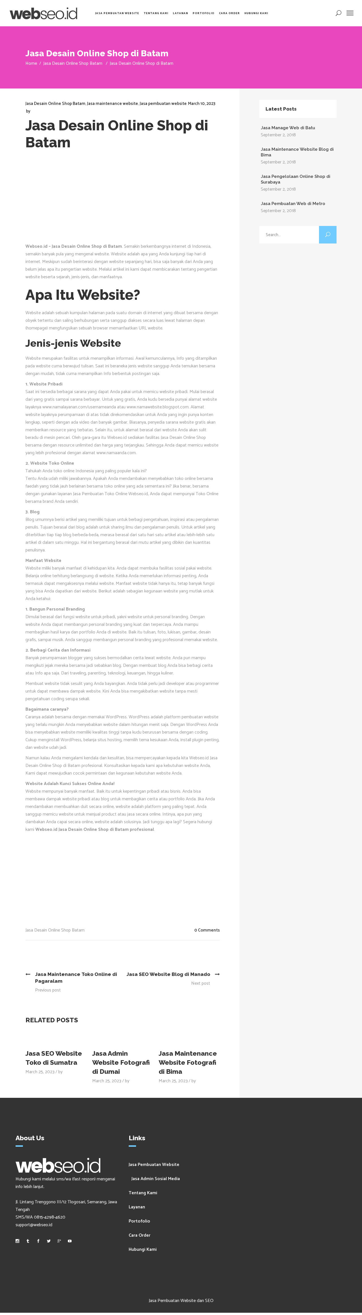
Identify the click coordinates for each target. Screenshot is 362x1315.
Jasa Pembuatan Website (154, 1165)
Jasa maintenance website (112, 103)
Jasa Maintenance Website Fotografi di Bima (188, 1062)
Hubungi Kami (143, 1249)
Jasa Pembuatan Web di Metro (293, 203)
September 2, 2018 (278, 135)
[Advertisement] (126, 200)
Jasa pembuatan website (163, 103)
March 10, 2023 (201, 103)
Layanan (137, 1207)
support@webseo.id (34, 1225)
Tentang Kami (143, 1193)
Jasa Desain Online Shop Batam (72, 63)
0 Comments (207, 930)
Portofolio (139, 1221)
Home (31, 63)
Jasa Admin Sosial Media (156, 1179)
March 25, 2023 (40, 1072)
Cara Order (139, 1235)
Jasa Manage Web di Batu (288, 127)
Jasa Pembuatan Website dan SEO (181, 1301)
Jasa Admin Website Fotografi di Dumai (121, 1062)
